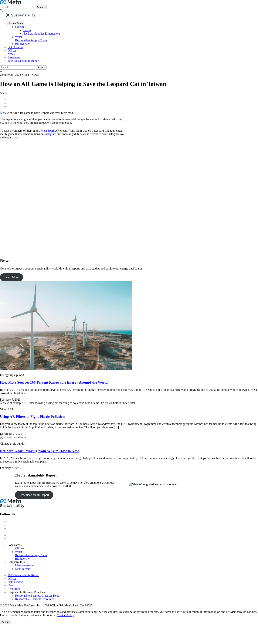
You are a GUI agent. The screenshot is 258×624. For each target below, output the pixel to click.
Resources (14, 57)
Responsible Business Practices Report (38, 595)
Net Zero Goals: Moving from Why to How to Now (39, 451)
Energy (27, 30)
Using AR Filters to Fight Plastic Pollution (32, 417)
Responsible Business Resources (34, 599)
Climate (19, 26)
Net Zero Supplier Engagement (41, 33)
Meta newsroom (24, 565)
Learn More (11, 277)
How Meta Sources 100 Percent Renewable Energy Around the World (54, 382)
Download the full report (34, 495)
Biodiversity (22, 43)
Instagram (50, 134)
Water (18, 37)
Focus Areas (16, 23)
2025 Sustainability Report (23, 60)
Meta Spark (48, 130)
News (11, 54)
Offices (12, 50)
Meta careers (22, 568)
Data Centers (15, 47)
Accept (5, 622)
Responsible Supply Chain (31, 40)
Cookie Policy (65, 615)
